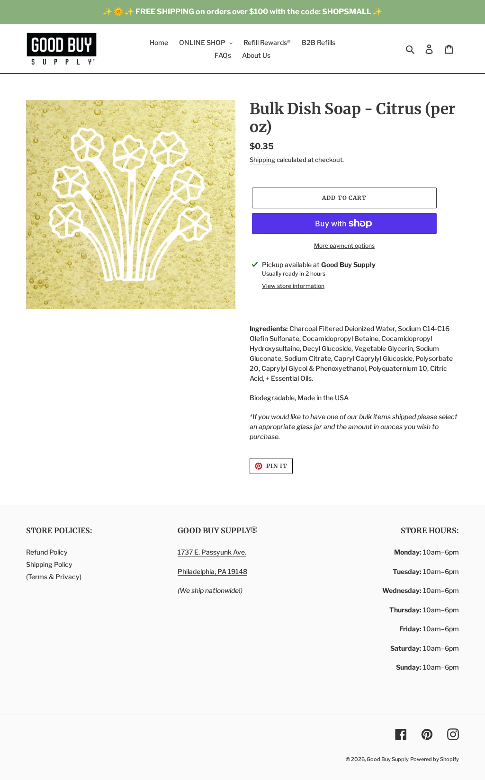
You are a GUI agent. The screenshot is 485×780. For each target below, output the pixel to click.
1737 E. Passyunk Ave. (212, 552)
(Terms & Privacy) (53, 577)
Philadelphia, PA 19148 (212, 571)
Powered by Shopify (434, 759)
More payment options (344, 245)
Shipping (262, 159)
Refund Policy (47, 552)
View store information (293, 285)
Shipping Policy (49, 564)
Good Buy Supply (388, 759)
